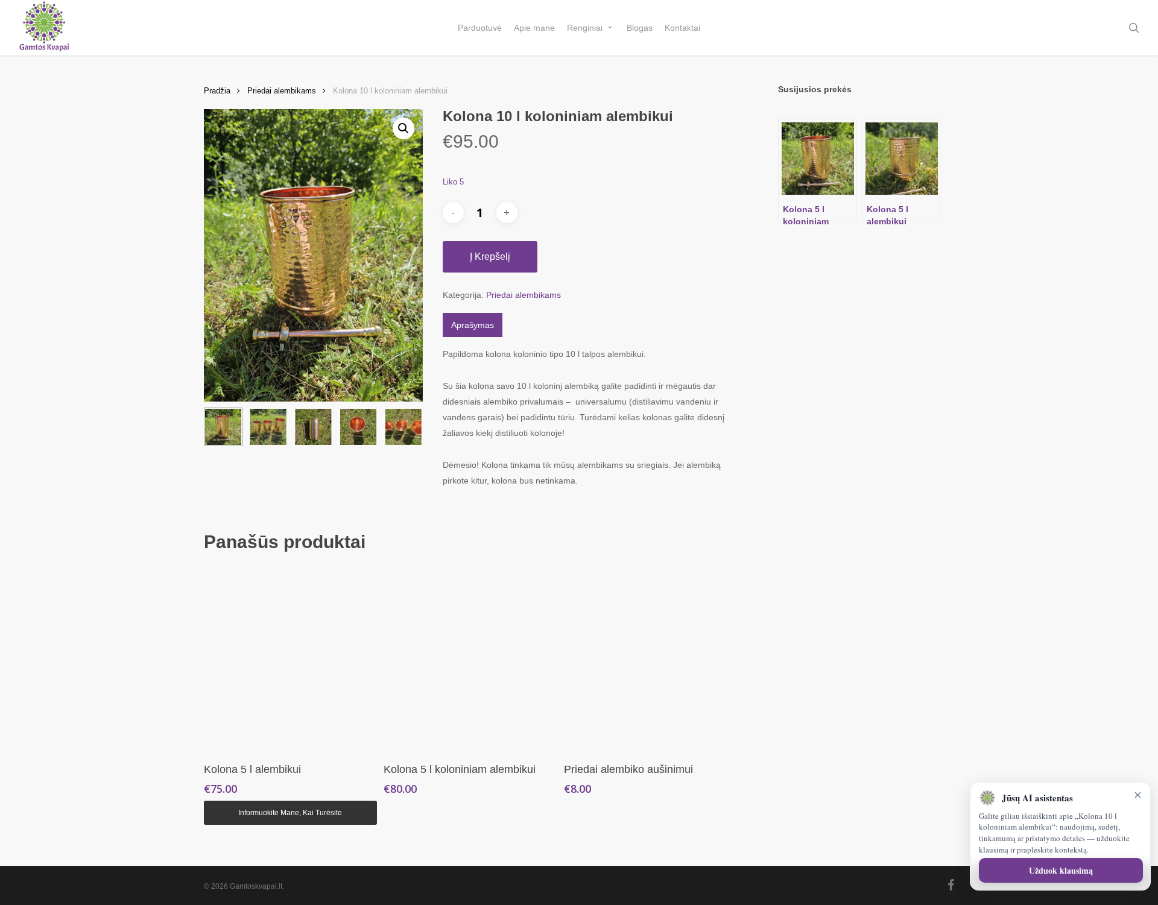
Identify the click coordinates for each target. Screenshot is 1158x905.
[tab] (472, 325)
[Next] (403, 427)
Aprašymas (472, 325)
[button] (403, 128)
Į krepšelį (490, 256)
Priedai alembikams (281, 90)
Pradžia (217, 90)
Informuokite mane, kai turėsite (290, 813)
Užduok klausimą (1061, 870)
